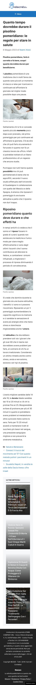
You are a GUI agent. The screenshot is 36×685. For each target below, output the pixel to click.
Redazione (15, 679)
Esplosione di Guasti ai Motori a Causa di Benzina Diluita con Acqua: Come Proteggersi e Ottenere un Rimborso (17, 570)
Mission (7, 679)
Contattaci (18, 665)
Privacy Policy (25, 679)
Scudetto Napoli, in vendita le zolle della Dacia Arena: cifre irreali (17, 467)
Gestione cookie (30, 683)
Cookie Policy (18, 682)
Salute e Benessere (14, 447)
